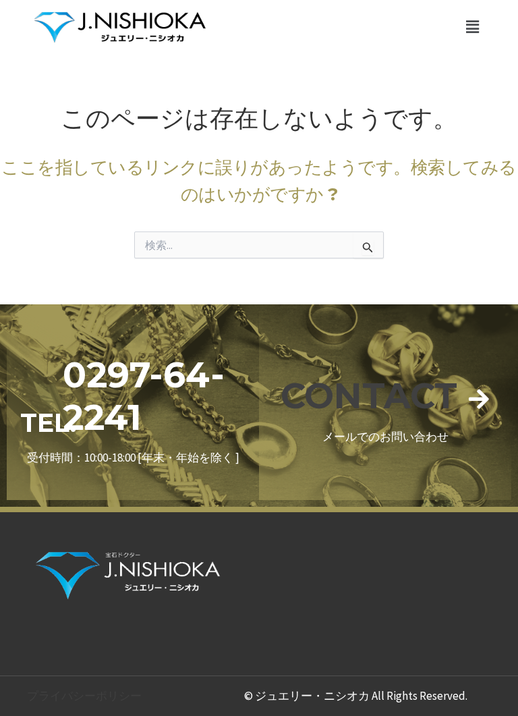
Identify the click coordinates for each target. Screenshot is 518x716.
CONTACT (369, 396)
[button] (472, 26)
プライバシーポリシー (84, 695)
